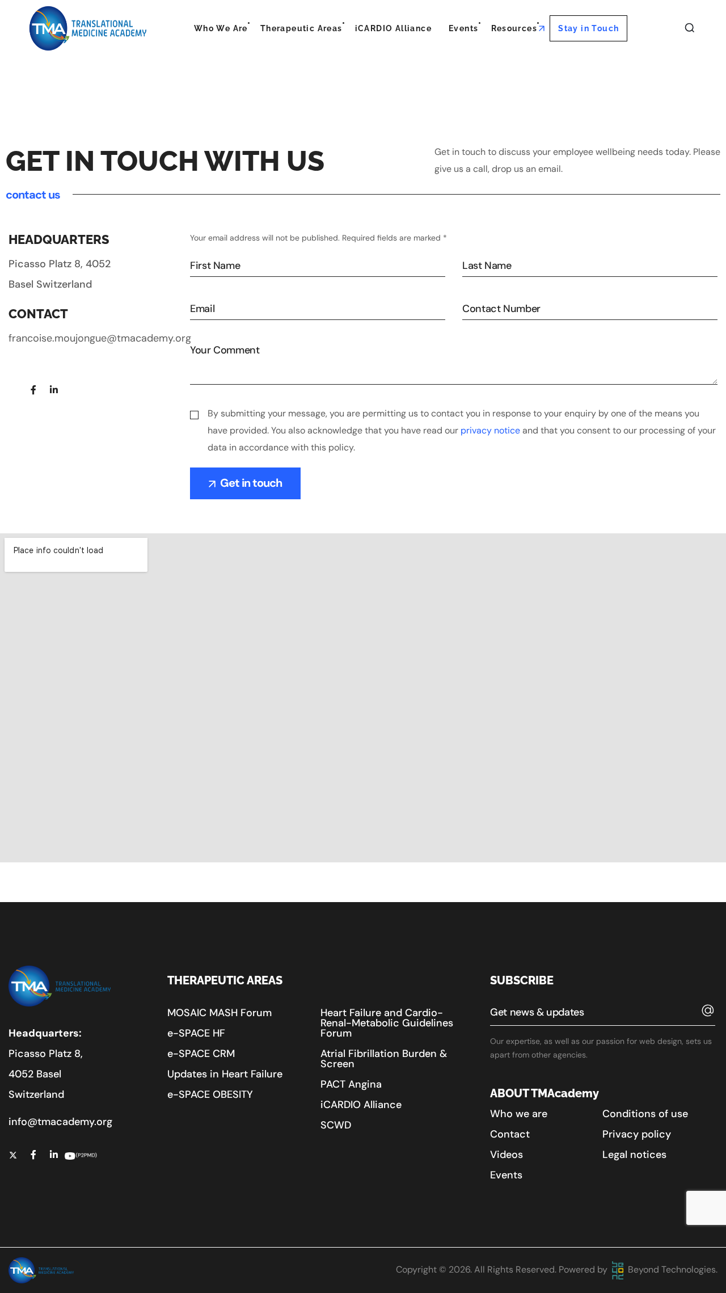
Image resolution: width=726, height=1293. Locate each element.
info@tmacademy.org (60, 1121)
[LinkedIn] (53, 389)
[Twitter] (13, 389)
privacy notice (490, 430)
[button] (219, 1013)
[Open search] (690, 28)
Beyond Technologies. (671, 1269)
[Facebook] (33, 389)
